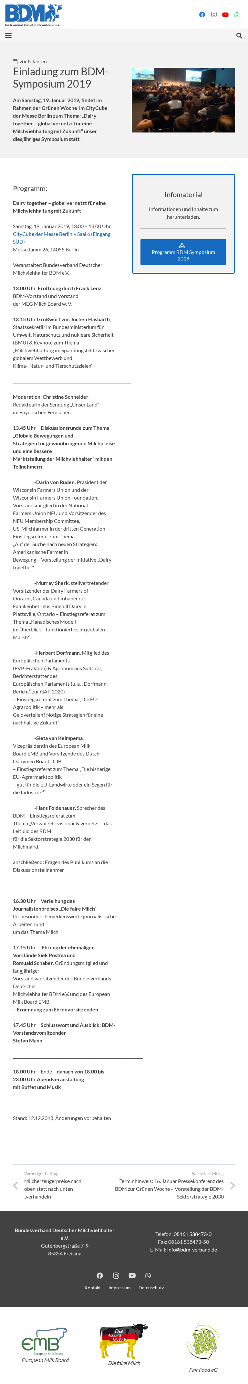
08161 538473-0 (193, 1234)
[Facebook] (202, 14)
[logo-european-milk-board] (45, 1341)
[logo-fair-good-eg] (203, 1341)
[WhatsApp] (237, 14)
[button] (8, 35)
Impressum (119, 1287)
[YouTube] (225, 14)
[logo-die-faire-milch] (124, 1341)
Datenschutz (151, 1287)
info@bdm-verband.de (192, 1249)
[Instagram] (214, 14)
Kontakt (93, 1287)
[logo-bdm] (33, 14)
